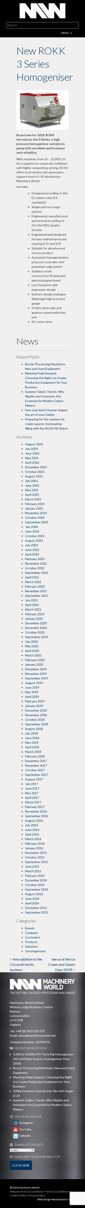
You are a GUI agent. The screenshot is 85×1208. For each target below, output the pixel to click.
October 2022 (34, 568)
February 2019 (35, 701)
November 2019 (36, 673)
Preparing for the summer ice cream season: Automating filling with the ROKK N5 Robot (46, 423)
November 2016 (36, 811)
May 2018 (31, 742)
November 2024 (36, 513)
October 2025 (34, 471)
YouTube (24, 1129)
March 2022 (33, 582)
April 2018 (32, 747)
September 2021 (36, 595)
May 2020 (31, 646)
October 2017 (34, 770)
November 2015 (36, 853)
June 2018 (32, 738)
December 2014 (36, 880)
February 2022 (35, 586)
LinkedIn (24, 1135)
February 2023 (35, 559)
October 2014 (34, 885)
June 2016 (32, 830)
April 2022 (32, 577)
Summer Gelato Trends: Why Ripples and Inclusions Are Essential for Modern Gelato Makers (42, 1104)
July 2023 (31, 545)
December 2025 (36, 467)
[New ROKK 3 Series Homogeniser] (42, 109)
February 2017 (35, 807)
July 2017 (31, 784)
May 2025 (31, 490)
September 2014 (36, 889)
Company (31, 933)
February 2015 (35, 875)
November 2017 (36, 765)
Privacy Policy (37, 1195)
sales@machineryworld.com (37, 1035)
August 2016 (34, 820)
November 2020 (36, 628)
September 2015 (36, 862)
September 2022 (36, 572)
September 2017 (36, 774)
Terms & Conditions (57, 1191)
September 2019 (36, 678)
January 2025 (34, 508)
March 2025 (33, 499)
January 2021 (34, 618)
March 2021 (33, 609)
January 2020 (34, 664)
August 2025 (34, 476)
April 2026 (32, 462)
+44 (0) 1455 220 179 (30, 1031)
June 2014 (32, 898)
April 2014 (32, 903)
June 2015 (32, 866)
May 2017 (31, 793)
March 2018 (33, 752)
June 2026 (32, 453)
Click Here (21, 1165)
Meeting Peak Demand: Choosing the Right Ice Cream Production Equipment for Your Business (42, 1081)
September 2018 (36, 724)
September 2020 (36, 637)
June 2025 (32, 485)
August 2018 (34, 729)
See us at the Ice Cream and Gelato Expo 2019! (61, 964)
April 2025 (32, 494)
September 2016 (36, 816)
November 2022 (36, 563)
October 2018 (34, 719)
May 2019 (31, 692)
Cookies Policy (18, 1195)
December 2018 (36, 710)
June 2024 (32, 531)
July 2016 (31, 825)
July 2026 (31, 449)
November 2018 (36, 715)
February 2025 (35, 504)
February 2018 (35, 756)
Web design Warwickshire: (52, 1199)
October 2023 (34, 536)
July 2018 (31, 733)
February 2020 (35, 660)
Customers (32, 937)
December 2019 (36, 669)
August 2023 (34, 540)
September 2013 (36, 912)
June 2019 (32, 687)
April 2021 (32, 605)
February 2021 (35, 614)
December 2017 (36, 761)
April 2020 (32, 651)
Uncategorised (35, 951)
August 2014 (34, 894)
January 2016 (34, 848)
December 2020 (36, 623)
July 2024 (31, 527)
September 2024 (36, 522)
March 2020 (33, 655)
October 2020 (34, 632)
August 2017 (34, 779)
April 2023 (32, 554)
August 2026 (34, 444)
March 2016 (33, 839)
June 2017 (32, 788)
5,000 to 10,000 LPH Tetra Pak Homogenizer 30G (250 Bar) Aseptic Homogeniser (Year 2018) (43, 1058)
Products (31, 942)
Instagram (25, 1122)
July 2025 (31, 481)
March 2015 (33, 871)
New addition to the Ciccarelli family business (26, 964)
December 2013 (36, 908)
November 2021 (36, 591)
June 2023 (32, 550)
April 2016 (32, 834)
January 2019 (34, 706)
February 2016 (35, 843)
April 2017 (32, 797)
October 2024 (34, 517)
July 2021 (31, 600)
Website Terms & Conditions (26, 1191)
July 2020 (31, 641)
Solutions (31, 946)
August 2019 (34, 683)
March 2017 (33, 802)
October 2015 (34, 857)
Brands (30, 928)
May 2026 (31, 458)
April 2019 (32, 696)
